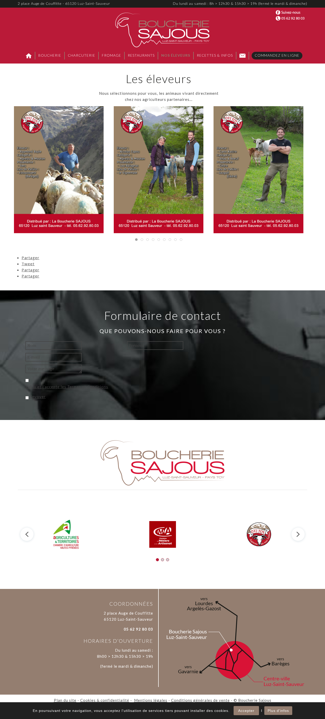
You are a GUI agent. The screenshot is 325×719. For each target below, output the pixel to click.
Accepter (246, 711)
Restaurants (141, 55)
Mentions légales (150, 700)
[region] (162, 534)
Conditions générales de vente (200, 700)
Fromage (111, 55)
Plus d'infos (278, 711)
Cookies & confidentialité (104, 700)
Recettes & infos (215, 55)
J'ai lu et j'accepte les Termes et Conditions (66, 386)
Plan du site (65, 700)
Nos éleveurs (175, 55)
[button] (27, 534)
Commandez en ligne (277, 55)
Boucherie (49, 55)
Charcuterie (81, 55)
